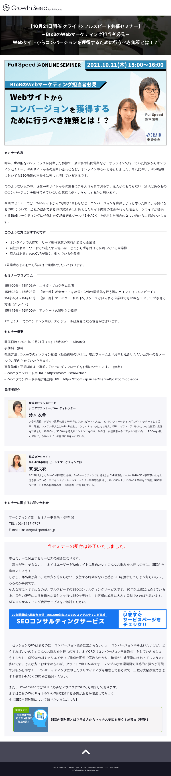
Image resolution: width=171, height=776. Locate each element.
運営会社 (71, 767)
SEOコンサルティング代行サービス (34, 602)
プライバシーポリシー (59, 767)
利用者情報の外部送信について (98, 767)
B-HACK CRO (32, 676)
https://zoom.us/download (67, 373)
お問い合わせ (114, 767)
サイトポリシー (81, 767)
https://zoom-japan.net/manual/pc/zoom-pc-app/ (100, 379)
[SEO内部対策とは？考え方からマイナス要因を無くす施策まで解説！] (88, 729)
